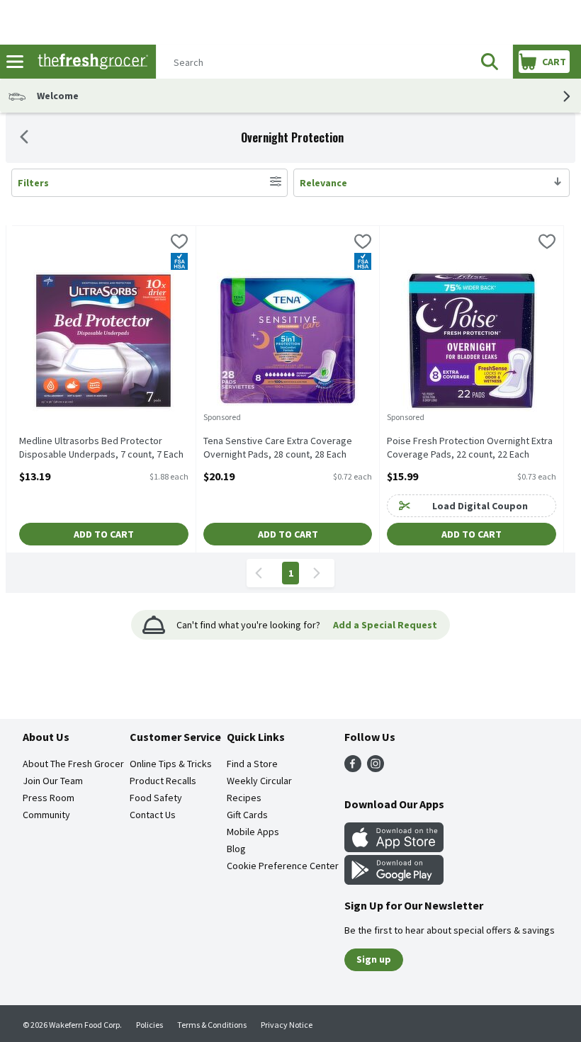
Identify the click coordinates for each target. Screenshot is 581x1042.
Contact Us (153, 814)
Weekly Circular (259, 780)
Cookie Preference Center (283, 865)
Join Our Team (53, 780)
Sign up (373, 959)
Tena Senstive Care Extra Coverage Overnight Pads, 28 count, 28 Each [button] (277, 447)
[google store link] (394, 880)
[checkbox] (179, 243)
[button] (489, 62)
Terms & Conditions (212, 1024)
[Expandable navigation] (15, 61)
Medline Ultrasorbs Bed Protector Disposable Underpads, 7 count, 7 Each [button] (101, 447)
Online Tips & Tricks (171, 763)
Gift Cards (247, 814)
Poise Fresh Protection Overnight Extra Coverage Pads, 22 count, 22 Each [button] (470, 447)
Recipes (244, 797)
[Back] (24, 138)
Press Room (48, 797)
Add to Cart (104, 534)
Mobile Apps (253, 831)
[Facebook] (352, 768)
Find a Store (252, 763)
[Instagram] (375, 768)
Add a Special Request (385, 624)
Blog (236, 848)
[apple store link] (394, 848)
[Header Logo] (90, 62)
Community (46, 814)
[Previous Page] (261, 573)
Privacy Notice (286, 1024)
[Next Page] (319, 573)
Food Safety (156, 797)
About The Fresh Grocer (73, 763)
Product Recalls (163, 780)
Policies (149, 1024)
